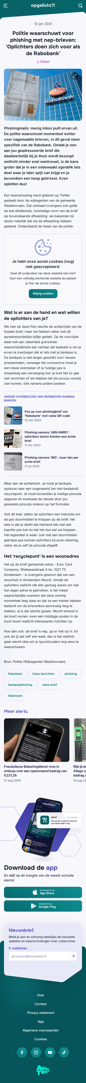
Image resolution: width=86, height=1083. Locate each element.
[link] (43, 5)
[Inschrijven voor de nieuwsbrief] (73, 956)
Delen (45, 62)
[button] (43, 293)
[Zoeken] (80, 5)
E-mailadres (18, 948)
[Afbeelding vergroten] (75, 76)
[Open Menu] (5, 5)
